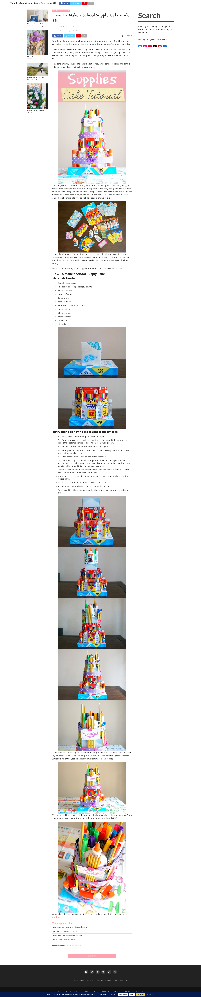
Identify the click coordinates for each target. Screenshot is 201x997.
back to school (71, 946)
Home (76, 980)
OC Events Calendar (95, 980)
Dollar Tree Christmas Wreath (35, 111)
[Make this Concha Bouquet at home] (36, 54)
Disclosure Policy (120, 980)
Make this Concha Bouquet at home (37, 58)
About (82, 980)
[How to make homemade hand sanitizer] (37, 74)
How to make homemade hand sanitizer (36, 78)
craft (80, 946)
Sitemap (108, 980)
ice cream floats (121, 49)
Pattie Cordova (66, 27)
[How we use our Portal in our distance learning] (37, 21)
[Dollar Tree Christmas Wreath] (36, 107)
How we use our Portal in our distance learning (36, 25)
